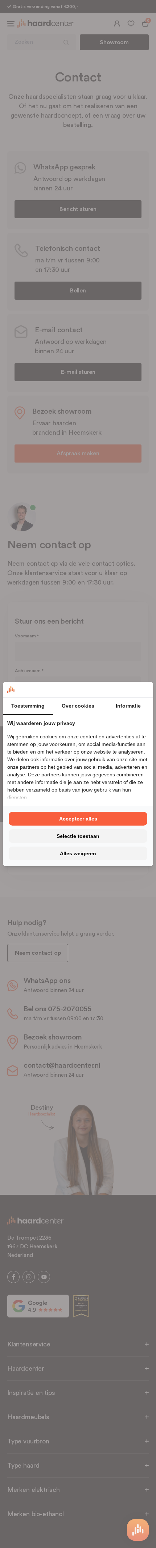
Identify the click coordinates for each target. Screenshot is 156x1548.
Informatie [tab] (128, 706)
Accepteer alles (78, 819)
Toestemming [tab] (28, 706)
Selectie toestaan (78, 836)
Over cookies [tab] (78, 706)
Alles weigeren (78, 853)
